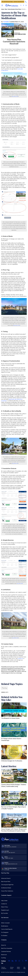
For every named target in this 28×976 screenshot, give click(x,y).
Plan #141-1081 (20, 583)
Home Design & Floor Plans (14, 9)
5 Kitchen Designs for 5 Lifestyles (11, 761)
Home (2, 9)
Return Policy (4, 907)
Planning (4, 688)
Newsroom (4, 954)
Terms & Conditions (3, 968)
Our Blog (3, 957)
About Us (3, 945)
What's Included (5, 923)
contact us (20, 658)
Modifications (4, 926)
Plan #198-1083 (15, 637)
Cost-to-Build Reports (6, 929)
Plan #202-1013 (16, 325)
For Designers (4, 932)
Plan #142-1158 (15, 96)
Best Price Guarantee (6, 948)
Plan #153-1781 (15, 463)
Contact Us (4, 903)
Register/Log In (5, 910)
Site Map (25, 968)
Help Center (4, 900)
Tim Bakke (6, 21)
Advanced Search (5, 878)
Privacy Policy (12, 968)
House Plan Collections (7, 891)
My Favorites (4, 913)
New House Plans (5, 881)
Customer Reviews (6, 951)
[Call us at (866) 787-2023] (26, 2)
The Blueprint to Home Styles (10, 718)
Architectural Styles (6, 887)
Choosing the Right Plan (7, 884)
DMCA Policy (18, 968)
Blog (6, 9)
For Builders (4, 935)
